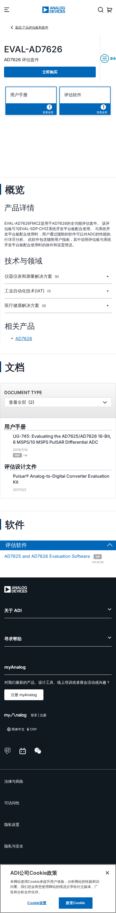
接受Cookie (75, 903)
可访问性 (11, 803)
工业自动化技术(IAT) (28, 290)
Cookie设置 (36, 903)
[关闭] (107, 873)
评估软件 (72, 94)
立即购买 (49, 72)
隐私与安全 (13, 846)
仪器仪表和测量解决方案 (32, 276)
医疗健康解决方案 (25, 305)
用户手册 (19, 94)
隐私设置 (11, 824)
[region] (58, 888)
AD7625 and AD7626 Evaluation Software (53, 558)
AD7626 (23, 338)
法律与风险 (13, 781)
